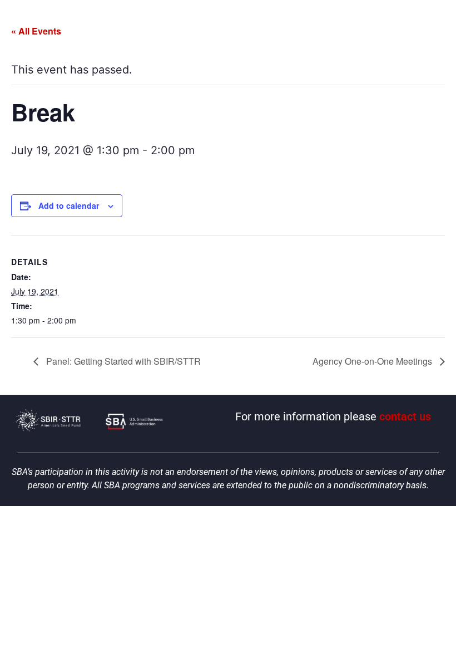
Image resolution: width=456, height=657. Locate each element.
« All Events (36, 30)
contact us (405, 416)
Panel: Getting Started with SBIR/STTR (122, 361)
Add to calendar (68, 205)
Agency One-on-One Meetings (373, 361)
